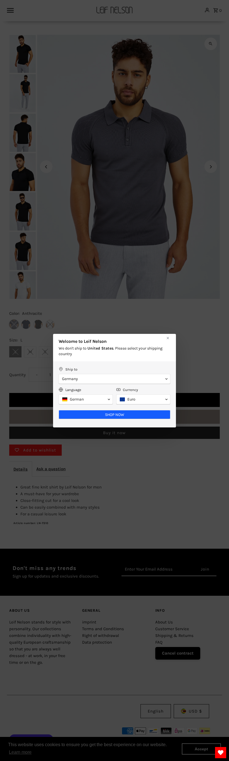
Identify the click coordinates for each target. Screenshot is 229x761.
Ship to (71, 369)
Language (73, 390)
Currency (130, 390)
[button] (114, 379)
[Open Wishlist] (220, 752)
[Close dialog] (168, 338)
